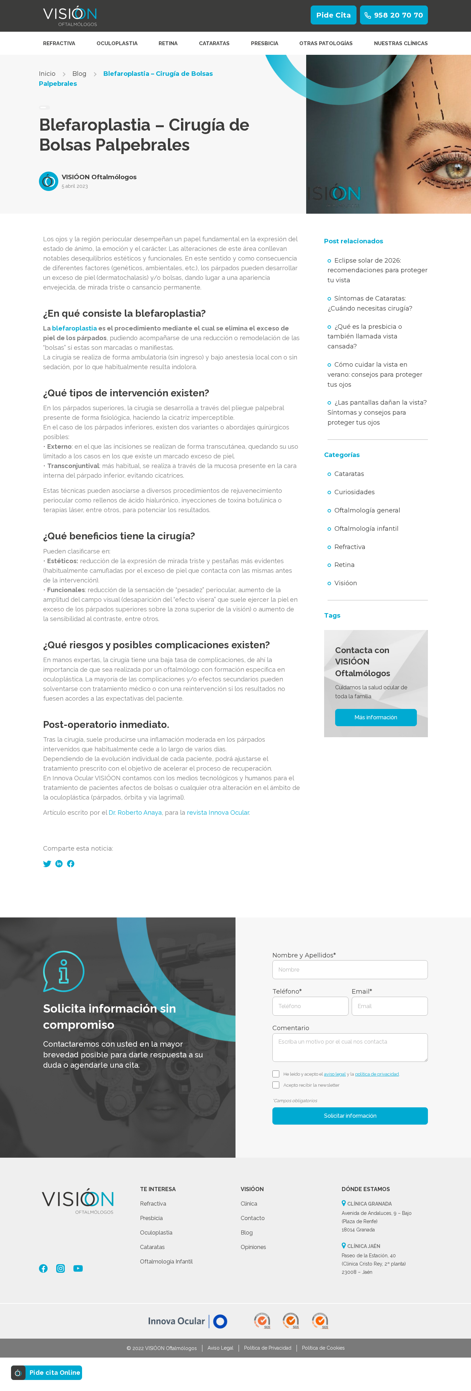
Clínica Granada (369, 1204)
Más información (375, 717)
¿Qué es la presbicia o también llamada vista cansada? (365, 337)
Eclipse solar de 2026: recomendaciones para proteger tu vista (378, 270)
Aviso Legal (220, 1348)
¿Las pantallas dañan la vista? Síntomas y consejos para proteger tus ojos (377, 412)
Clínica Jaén (363, 1246)
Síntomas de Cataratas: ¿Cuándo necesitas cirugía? (370, 303)
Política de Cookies (323, 1348)
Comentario (290, 1028)
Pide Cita (333, 15)
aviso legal (335, 1074)
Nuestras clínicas (401, 43)
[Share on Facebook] (71, 863)
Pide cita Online (55, 1372)
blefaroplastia (74, 328)
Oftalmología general (367, 510)
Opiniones (253, 1247)
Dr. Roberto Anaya (135, 812)
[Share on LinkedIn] (59, 863)
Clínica (249, 1203)
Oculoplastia (117, 43)
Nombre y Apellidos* (304, 955)
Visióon (345, 583)
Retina (168, 43)
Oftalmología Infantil (166, 1261)
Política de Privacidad (267, 1348)
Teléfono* (287, 991)
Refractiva (59, 43)
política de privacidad (377, 1074)
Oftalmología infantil (366, 528)
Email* (362, 991)
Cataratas (214, 43)
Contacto (253, 1218)
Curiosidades (354, 492)
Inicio (47, 74)
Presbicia (264, 43)
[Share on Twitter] (47, 863)
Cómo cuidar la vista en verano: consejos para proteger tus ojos (375, 374)
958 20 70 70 (398, 15)
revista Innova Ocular (218, 812)
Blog (79, 74)
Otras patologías (326, 43)
